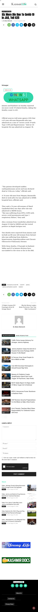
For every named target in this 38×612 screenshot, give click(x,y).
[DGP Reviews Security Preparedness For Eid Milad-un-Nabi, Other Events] (6, 402)
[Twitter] (17, 25)
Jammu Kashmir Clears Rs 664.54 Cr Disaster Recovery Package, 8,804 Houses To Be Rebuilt (23, 351)
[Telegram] (21, 25)
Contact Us (11, 598)
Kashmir (21, 287)
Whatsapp (18, 100)
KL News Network (7, 20)
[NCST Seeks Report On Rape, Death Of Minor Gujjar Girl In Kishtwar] (6, 385)
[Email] (29, 25)
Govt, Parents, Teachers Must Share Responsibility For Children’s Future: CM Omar (23, 410)
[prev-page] (3, 417)
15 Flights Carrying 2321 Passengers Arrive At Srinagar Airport (9, 307)
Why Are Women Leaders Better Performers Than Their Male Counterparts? (27, 307)
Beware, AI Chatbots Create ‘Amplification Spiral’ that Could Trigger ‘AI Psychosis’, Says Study (22, 376)
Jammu (28, 284)
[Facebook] (13, 25)
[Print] (33, 25)
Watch (4, 482)
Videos (3, 489)
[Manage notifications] (33, 608)
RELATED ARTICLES (8, 335)
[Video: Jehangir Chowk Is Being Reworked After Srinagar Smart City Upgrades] (31, 488)
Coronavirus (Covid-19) (12, 284)
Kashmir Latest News (6, 11)
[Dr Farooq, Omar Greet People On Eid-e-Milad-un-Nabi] (6, 359)
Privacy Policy (9, 604)
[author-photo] (19, 324)
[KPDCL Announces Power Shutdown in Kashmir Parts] (6, 393)
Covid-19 (22, 284)
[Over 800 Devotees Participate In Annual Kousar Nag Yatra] (6, 368)
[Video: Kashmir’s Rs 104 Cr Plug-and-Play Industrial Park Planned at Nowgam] (31, 513)
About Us (19, 593)
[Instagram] (17, 585)
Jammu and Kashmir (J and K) (10, 287)
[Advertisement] (19, 55)
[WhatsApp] (9, 25)
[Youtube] (25, 585)
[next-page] (6, 417)
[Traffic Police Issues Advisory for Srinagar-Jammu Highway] (6, 342)
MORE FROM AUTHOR (22, 335)
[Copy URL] (25, 25)
